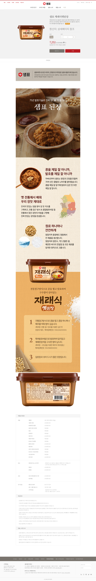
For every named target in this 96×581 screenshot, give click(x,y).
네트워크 (20, 559)
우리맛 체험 (42, 7)
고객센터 (8, 2)
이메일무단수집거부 (70, 559)
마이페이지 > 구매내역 (68, 512)
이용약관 (42, 559)
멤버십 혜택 (30, 559)
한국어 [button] (82, 568)
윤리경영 (17, 2)
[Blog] (81, 574)
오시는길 (15, 559)
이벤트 (13, 2)
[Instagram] (83, 574)
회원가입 (82, 2)
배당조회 (22, 2)
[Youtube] (91, 574)
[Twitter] (88, 574)
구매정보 (48, 60)
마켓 (64, 7)
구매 (73, 51)
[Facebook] (86, 574)
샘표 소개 (50, 7)
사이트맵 (37, 559)
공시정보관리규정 (79, 559)
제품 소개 (58, 7)
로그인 (78, 2)
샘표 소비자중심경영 (60, 559)
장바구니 (88, 2)
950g (51, 37)
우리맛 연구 (33, 7)
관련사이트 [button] (83, 564)
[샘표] (46, 4)
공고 (25, 559)
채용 (4, 2)
